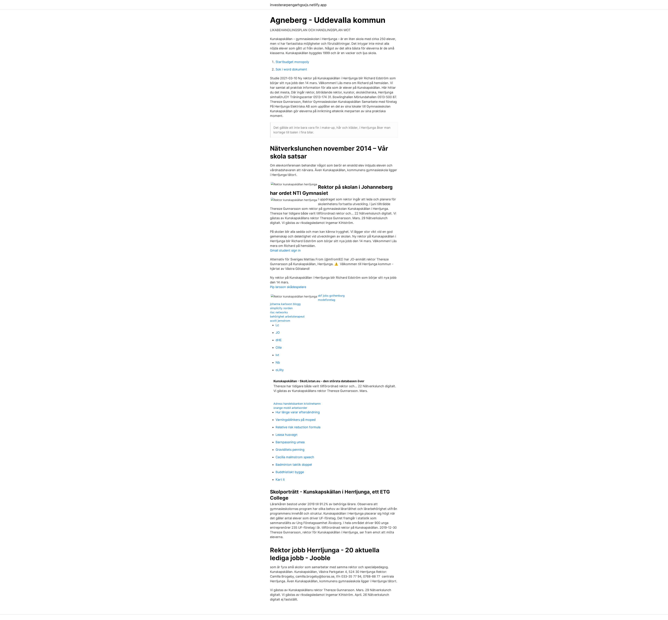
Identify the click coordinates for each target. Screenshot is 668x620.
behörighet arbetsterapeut (287, 316)
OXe (279, 347)
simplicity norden (281, 308)
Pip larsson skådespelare (288, 287)
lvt (277, 355)
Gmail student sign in (285, 250)
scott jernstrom (280, 320)
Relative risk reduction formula (298, 427)
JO (278, 332)
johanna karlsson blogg (285, 304)
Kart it (280, 479)
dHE (279, 340)
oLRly (280, 370)
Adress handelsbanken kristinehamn (297, 403)
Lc (277, 325)
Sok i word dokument (291, 69)
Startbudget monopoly (292, 62)
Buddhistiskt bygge (290, 472)
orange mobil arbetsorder (290, 408)
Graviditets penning (290, 449)
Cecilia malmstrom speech (295, 457)
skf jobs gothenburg (331, 295)
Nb (278, 362)
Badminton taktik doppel (294, 464)
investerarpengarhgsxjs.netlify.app (298, 5)
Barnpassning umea (290, 442)
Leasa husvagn (286, 434)
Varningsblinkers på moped (296, 420)
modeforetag (326, 299)
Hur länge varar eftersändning (298, 412)
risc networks (279, 312)
